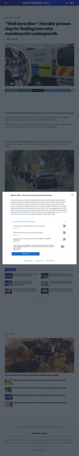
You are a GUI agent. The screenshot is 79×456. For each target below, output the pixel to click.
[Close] (73, 195)
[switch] (63, 226)
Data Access (39, 260)
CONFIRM (25, 254)
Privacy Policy (50, 260)
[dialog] (39, 228)
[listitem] (39, 222)
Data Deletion (28, 260)
